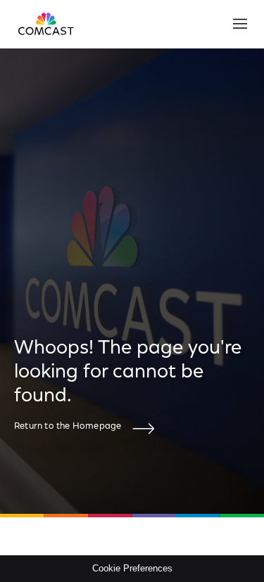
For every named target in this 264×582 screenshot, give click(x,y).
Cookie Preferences (132, 568)
